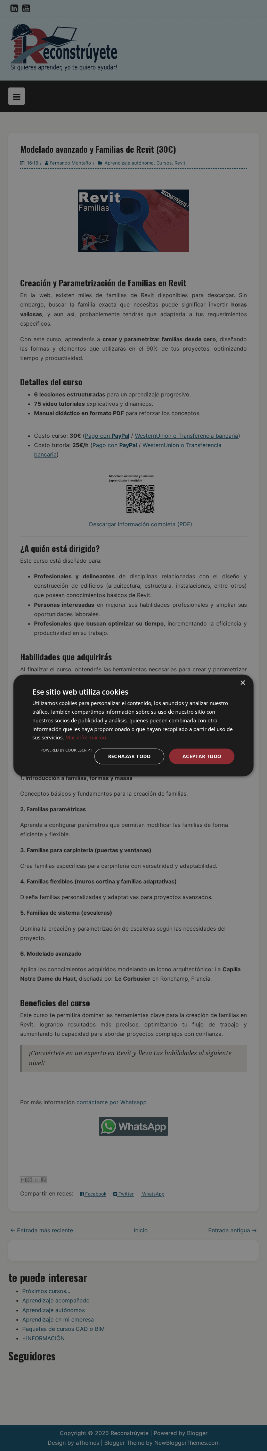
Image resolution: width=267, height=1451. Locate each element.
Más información (85, 737)
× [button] (242, 683)
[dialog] (133, 725)
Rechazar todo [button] (129, 756)
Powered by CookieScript (66, 750)
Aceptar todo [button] (202, 756)
